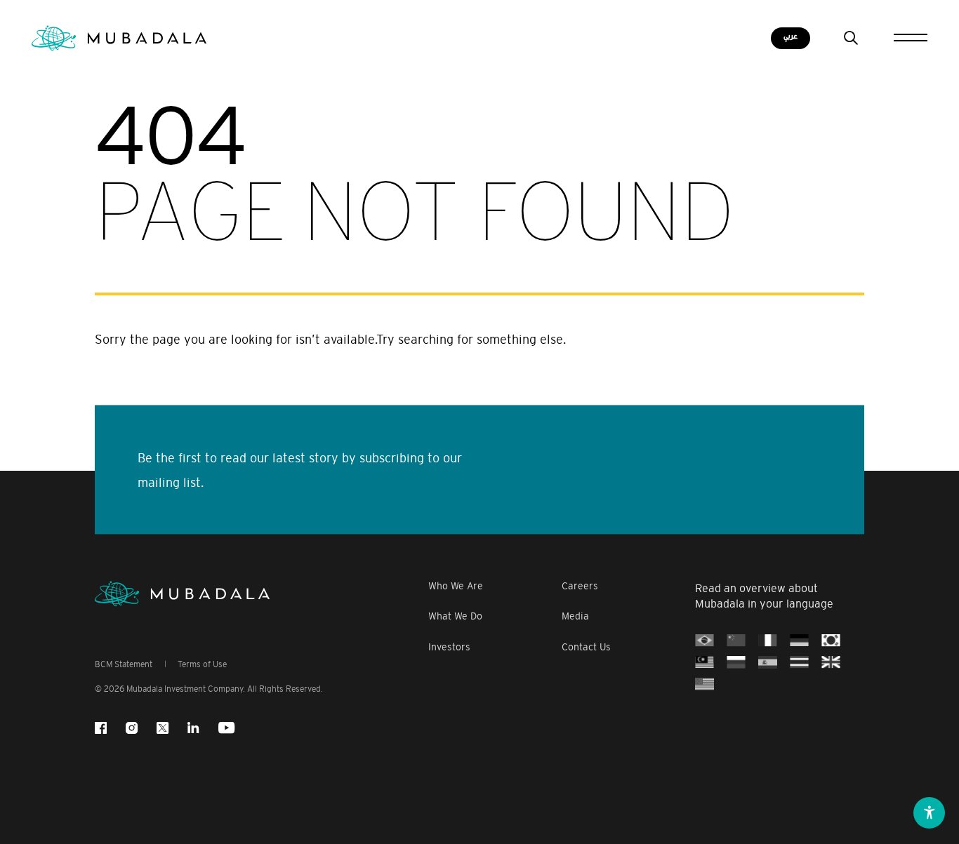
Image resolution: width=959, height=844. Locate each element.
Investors (449, 647)
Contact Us (586, 647)
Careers (580, 586)
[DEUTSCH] (799, 640)
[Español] (767, 662)
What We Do (455, 616)
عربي (790, 36)
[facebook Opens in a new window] (101, 728)
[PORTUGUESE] (704, 640)
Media (575, 616)
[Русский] (736, 662)
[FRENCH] (767, 640)
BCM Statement (123, 664)
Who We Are (455, 586)
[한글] (831, 640)
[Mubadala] (119, 38)
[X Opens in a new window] (162, 728)
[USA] (704, 684)
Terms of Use (202, 664)
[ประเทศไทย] (799, 662)
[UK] (831, 662)
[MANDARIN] (736, 640)
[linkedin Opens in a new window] (193, 728)
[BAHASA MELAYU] (704, 662)
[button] (929, 813)
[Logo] (182, 594)
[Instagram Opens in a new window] (132, 728)
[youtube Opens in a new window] (226, 728)
